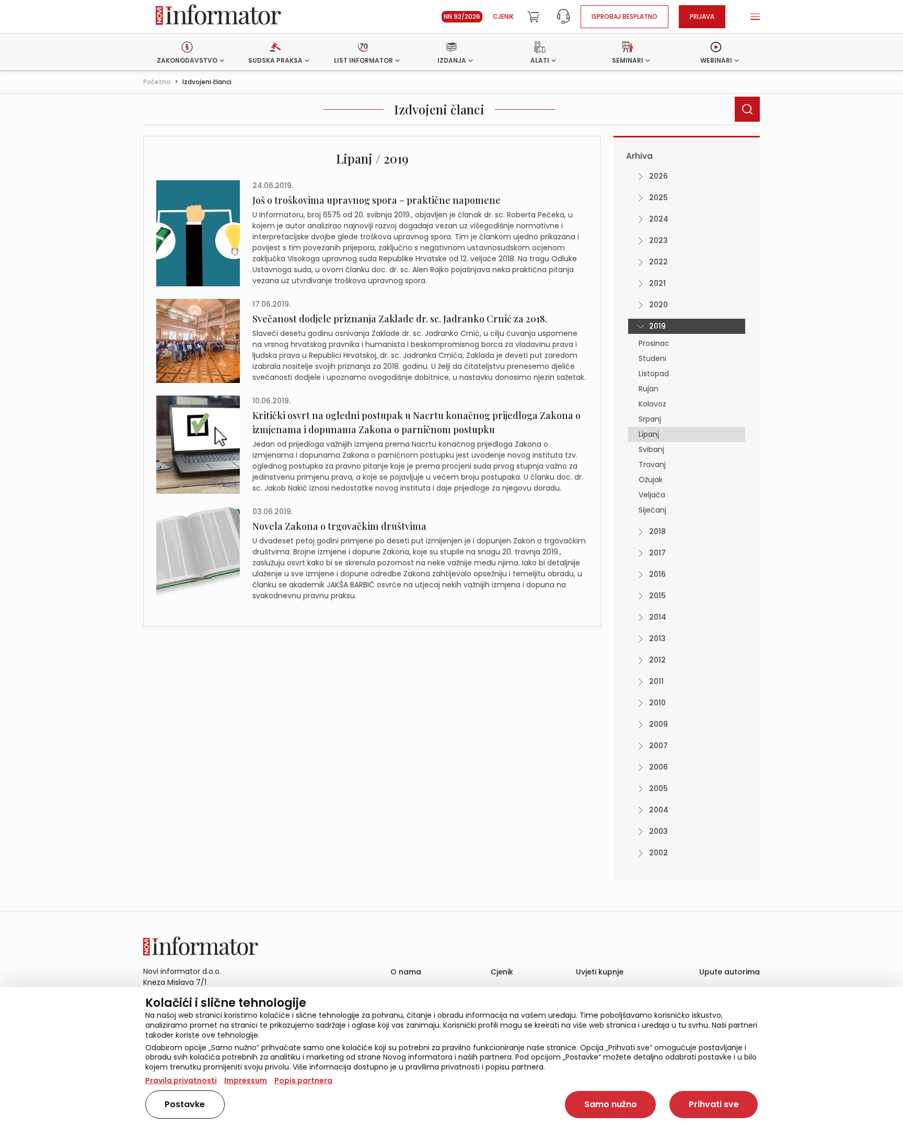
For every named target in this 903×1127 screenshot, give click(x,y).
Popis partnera (303, 1080)
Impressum (245, 1080)
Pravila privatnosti (181, 1080)
